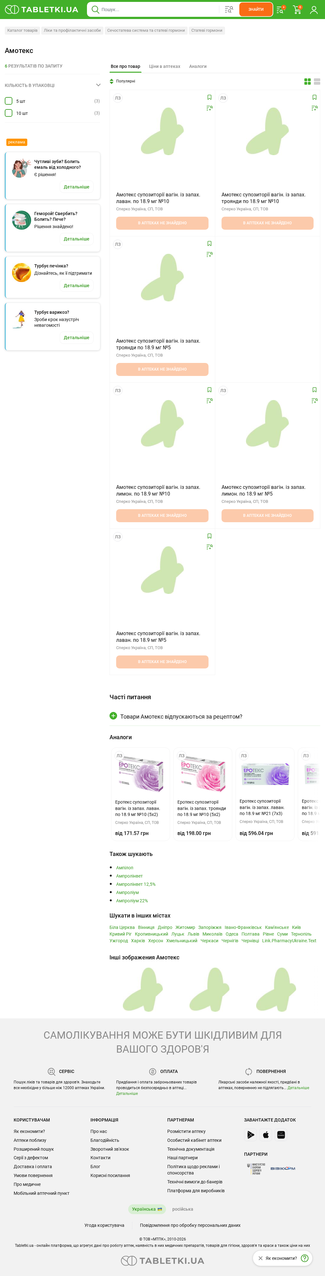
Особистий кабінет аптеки (194, 1140)
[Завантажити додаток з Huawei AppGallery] (281, 1134)
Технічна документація (191, 1149)
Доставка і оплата (33, 1166)
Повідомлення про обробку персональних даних (190, 1225)
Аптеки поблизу (30, 1140)
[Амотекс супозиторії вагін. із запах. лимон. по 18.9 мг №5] (267, 424)
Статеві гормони (206, 30)
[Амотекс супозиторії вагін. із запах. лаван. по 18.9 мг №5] (162, 570)
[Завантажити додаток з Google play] (250, 1134)
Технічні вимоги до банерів (194, 1181)
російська (182, 1209)
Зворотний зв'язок (109, 1149)
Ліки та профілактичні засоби (72, 30)
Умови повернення (33, 1175)
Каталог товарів (22, 30)
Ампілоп (124, 868)
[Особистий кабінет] (314, 9)
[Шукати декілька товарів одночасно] (229, 9)
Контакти (100, 1157)
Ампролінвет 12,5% (136, 884)
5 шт (20, 101)
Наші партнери (182, 1157)
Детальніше (127, 1093)
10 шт (22, 113)
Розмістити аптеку (186, 1131)
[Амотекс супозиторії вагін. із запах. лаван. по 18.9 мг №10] (162, 131)
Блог (95, 1166)
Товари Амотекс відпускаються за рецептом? (181, 716)
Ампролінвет (129, 876)
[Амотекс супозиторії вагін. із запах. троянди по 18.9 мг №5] (162, 277)
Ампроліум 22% (132, 901)
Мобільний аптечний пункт (42, 1193)
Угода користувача (104, 1225)
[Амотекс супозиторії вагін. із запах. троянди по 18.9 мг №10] (267, 131)
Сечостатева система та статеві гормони (146, 30)
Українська (144, 1209)
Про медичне (27, 1184)
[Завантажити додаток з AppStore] (265, 1134)
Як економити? (29, 1131)
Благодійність (104, 1140)
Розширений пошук (34, 1149)
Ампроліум (127, 892)
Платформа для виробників (196, 1190)
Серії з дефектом (31, 1157)
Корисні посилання (110, 1175)
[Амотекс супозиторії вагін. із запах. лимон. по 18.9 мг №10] (162, 424)
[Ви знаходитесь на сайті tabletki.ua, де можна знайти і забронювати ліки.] (42, 9)
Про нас (98, 1131)
